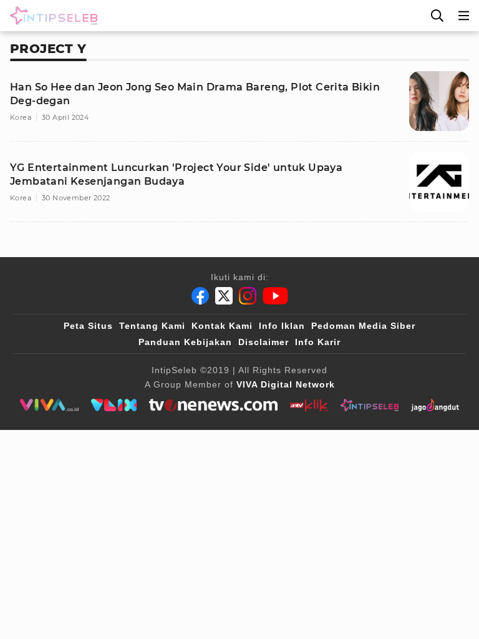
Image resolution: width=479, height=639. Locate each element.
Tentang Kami (152, 326)
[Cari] (437, 15)
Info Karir (318, 342)
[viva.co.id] (49, 405)
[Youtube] (275, 296)
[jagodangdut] (435, 405)
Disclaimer (263, 342)
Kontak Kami (222, 326)
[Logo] (51, 15)
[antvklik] (309, 405)
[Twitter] (224, 296)
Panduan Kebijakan (185, 342)
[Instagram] (247, 296)
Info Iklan (282, 326)
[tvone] (213, 405)
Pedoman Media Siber (363, 326)
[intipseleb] (370, 405)
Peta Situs (88, 326)
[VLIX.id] (114, 405)
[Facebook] (200, 296)
